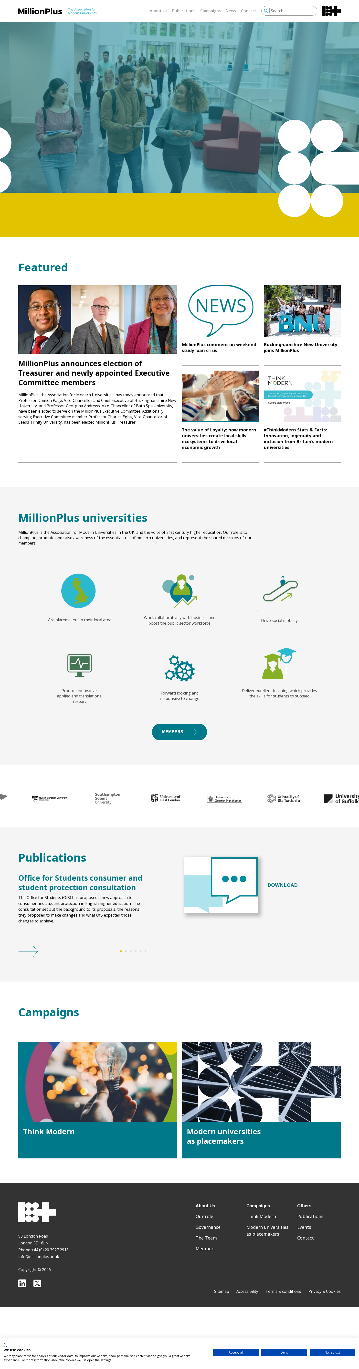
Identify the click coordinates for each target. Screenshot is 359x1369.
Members (172, 732)
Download (282, 885)
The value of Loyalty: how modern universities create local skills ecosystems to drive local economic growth (219, 438)
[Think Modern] (97, 1082)
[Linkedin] (22, 1283)
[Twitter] (37, 1283)
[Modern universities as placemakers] (261, 1082)
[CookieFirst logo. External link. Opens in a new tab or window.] (5, 1345)
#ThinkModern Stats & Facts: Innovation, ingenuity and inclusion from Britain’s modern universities (298, 438)
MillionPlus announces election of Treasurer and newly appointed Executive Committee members (94, 372)
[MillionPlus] (57, 11)
